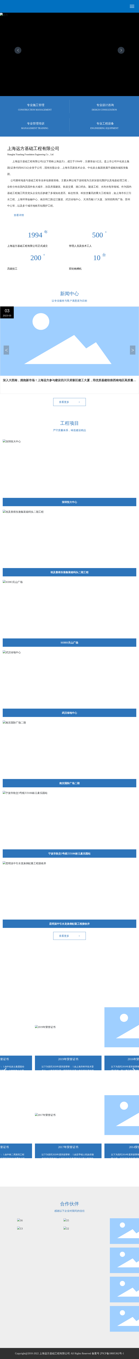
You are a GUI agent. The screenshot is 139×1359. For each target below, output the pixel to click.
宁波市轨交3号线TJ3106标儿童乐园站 (69, 853)
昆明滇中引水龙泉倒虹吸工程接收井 (69, 923)
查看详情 (19, 215)
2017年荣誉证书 (62, 1147)
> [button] (132, 350)
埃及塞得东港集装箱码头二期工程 (69, 572)
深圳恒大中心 (69, 502)
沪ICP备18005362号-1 (112, 1353)
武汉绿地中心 (69, 713)
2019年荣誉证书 (62, 1059)
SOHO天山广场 (69, 642)
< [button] (6, 350)
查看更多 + (69, 402)
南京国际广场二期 (69, 783)
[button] (121, 50)
